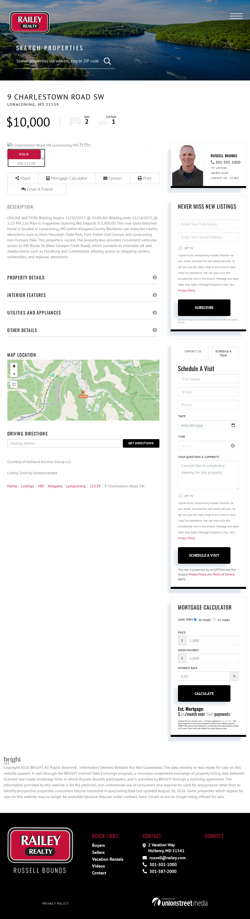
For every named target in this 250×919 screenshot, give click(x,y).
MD (41, 486)
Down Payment (188, 650)
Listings (27, 486)
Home (12, 486)
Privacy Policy (186, 290)
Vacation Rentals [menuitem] (108, 859)
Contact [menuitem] (99, 873)
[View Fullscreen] (14, 384)
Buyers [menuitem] (98, 845)
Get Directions (141, 443)
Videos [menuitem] (98, 866)
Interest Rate (187, 668)
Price (181, 632)
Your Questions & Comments (198, 457)
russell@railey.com (167, 857)
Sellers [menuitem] (98, 852)
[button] (108, 61)
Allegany (55, 486)
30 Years (204, 620)
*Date (182, 416)
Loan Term (185, 619)
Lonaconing (76, 486)
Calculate (204, 693)
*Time (181, 436)
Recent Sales (219, 173)
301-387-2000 (162, 871)
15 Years (223, 620)
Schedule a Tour (223, 353)
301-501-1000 (228, 162)
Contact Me (219, 178)
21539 (95, 486)
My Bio (234, 178)
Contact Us (193, 351)
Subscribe (204, 307)
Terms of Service (224, 574)
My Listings (219, 167)
